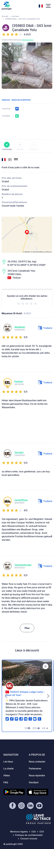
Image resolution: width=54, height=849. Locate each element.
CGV (41, 831)
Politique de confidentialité (29, 835)
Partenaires (35, 768)
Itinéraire (7, 149)
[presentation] (6, 65)
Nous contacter (37, 761)
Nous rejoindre (37, 775)
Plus (27, 628)
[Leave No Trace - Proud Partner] (38, 819)
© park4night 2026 (13, 844)
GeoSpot (33, 782)
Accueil (5, 16)
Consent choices (28, 838)
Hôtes (6, 775)
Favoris (20, 149)
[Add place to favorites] (45, 666)
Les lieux (15, 16)
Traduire (47, 328)
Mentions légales (19, 831)
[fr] (40, 6)
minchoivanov (28, 40)
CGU (33, 831)
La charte (8, 768)
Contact (33, 149)
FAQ (5, 782)
